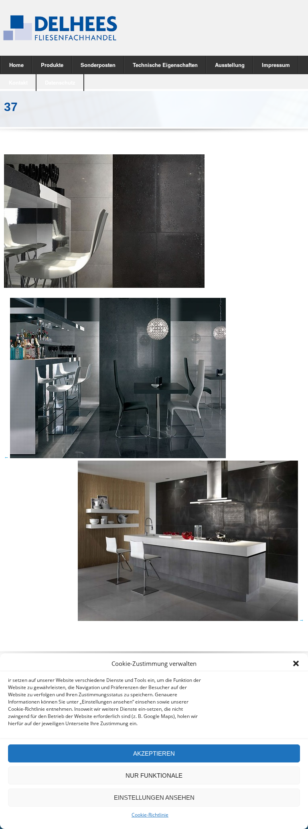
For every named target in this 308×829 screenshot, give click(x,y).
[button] (296, 663)
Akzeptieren (154, 753)
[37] (104, 285)
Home (16, 65)
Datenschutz (60, 82)
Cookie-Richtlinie (150, 814)
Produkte (47, 64)
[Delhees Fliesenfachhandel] (73, 28)
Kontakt (18, 82)
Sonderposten (98, 65)
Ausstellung (230, 65)
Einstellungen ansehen (154, 797)
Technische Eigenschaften (165, 65)
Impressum (276, 65)
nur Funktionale (154, 775)
